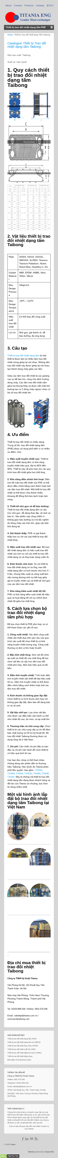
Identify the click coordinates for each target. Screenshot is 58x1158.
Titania (12, 1144)
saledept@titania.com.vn (25, 1015)
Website (31, 1152)
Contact (18, 5)
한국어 (50, 5)
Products (29, 5)
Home (10, 35)
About (8, 5)
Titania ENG (49, 1152)
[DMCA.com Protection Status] (9, 1156)
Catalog (40, 5)
